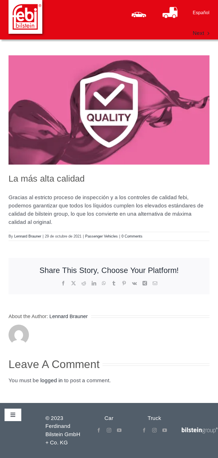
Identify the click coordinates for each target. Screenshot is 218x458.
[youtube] (119, 430)
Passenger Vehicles (101, 236)
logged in (51, 380)
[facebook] (99, 430)
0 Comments (131, 236)
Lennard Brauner (27, 236)
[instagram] (109, 430)
